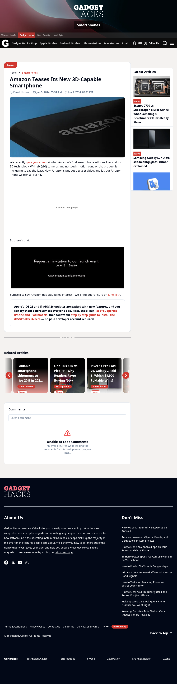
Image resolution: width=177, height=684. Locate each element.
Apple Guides (48, 43)
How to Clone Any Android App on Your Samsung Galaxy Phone (144, 548)
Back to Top (159, 633)
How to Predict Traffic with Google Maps (145, 566)
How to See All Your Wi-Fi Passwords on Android (144, 529)
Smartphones (88, 25)
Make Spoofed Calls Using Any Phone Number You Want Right (143, 603)
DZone (166, 658)
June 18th (114, 295)
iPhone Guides (92, 43)
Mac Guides (111, 43)
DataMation (113, 658)
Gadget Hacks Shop (24, 43)
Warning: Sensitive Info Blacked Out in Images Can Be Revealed (144, 613)
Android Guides (70, 43)
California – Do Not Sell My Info (81, 626)
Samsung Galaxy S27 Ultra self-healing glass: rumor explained (151, 162)
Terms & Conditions (15, 626)
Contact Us (54, 626)
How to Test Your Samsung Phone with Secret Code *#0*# (144, 583)
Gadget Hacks (27, 35)
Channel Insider (141, 658)
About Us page (64, 552)
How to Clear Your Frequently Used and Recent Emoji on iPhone (144, 593)
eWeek (91, 658)
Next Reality (43, 35)
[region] (67, 267)
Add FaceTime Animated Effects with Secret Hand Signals (147, 574)
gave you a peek (36, 162)
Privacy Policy (37, 626)
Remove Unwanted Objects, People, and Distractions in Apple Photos (145, 539)
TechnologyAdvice (37, 658)
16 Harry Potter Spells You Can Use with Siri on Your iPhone (147, 558)
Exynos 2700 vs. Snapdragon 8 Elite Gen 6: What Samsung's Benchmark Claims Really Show (151, 114)
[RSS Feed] (27, 562)
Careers (114, 626)
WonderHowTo (8, 35)
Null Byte (58, 35)
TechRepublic (67, 658)
